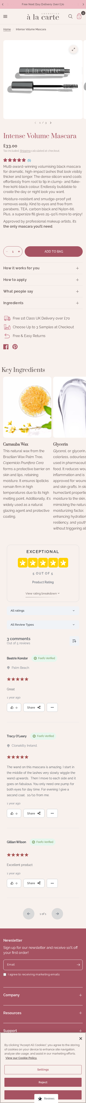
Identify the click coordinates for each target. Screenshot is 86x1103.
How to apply (15, 280)
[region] (43, 1067)
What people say (18, 291)
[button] (17, 160)
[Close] (81, 1038)
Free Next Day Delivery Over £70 (43, 4)
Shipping (25, 150)
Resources (12, 1013)
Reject (43, 1082)
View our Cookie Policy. (21, 1058)
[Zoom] (73, 49)
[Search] (70, 16)
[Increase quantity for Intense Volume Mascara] (19, 251)
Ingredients (13, 303)
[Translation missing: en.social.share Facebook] (6, 346)
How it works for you (21, 268)
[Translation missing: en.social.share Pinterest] (15, 346)
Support (10, 1031)
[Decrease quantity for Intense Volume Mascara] (7, 251)
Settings (43, 1069)
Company (11, 995)
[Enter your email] (78, 965)
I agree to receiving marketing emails (34, 974)
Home (7, 29)
